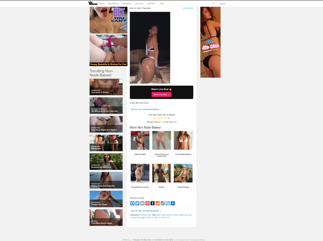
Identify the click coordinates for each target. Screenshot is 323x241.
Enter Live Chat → (161, 94)
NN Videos (127, 3)
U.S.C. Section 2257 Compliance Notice (189, 239)
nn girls (155, 217)
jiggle (143, 217)
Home (102, 3)
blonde (169, 215)
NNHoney (127, 239)
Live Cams (139, 3)
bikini (164, 215)
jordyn (148, 217)
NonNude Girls (145, 215)
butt (190, 215)
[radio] (154, 118)
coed (132, 217)
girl (139, 217)
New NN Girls (113, 3)
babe (159, 215)
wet (168, 217)
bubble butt (183, 215)
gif (136, 217)
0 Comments (188, 8)
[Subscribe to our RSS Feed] (213, 3)
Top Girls (151, 3)
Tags (162, 3)
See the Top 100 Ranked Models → (146, 109)
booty (175, 215)
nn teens (162, 217)
